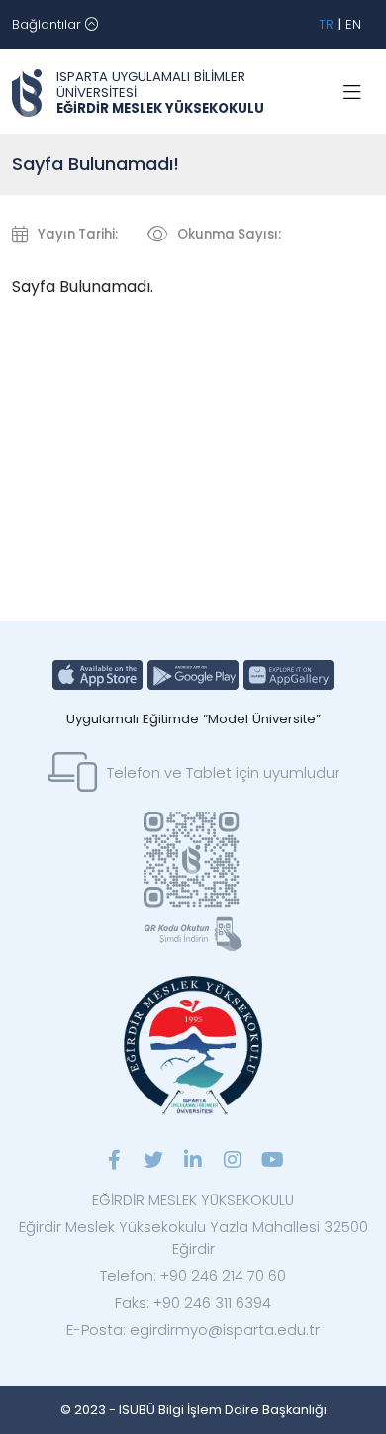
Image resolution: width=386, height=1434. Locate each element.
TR (326, 24)
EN (353, 24)
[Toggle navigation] (352, 93)
